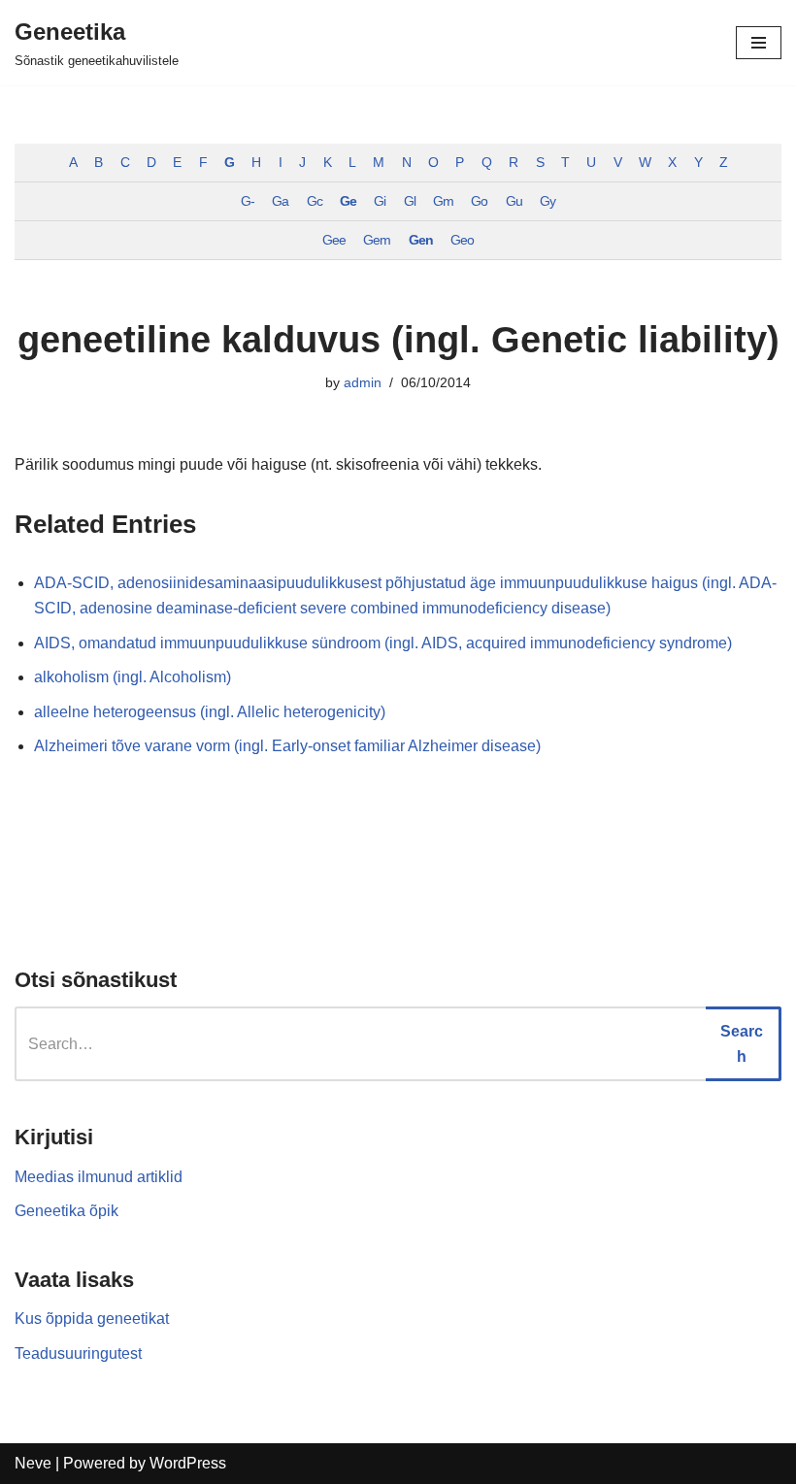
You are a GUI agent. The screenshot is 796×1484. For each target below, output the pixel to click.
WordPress (187, 1463)
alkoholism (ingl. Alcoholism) (132, 677)
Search (741, 1044)
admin (362, 382)
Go (479, 201)
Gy (547, 201)
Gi (379, 201)
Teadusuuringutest (78, 1353)
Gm (443, 201)
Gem (376, 239)
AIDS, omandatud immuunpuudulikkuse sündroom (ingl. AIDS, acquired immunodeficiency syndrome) (383, 643)
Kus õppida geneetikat (92, 1318)
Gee (334, 239)
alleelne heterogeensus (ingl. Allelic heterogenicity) (209, 712)
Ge (348, 201)
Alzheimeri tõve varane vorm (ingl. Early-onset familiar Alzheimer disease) (287, 746)
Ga (280, 201)
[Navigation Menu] (758, 42)
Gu (514, 201)
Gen (421, 239)
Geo (462, 239)
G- (247, 201)
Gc (314, 201)
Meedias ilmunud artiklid (98, 1177)
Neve (33, 1463)
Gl (409, 201)
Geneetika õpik (66, 1211)
